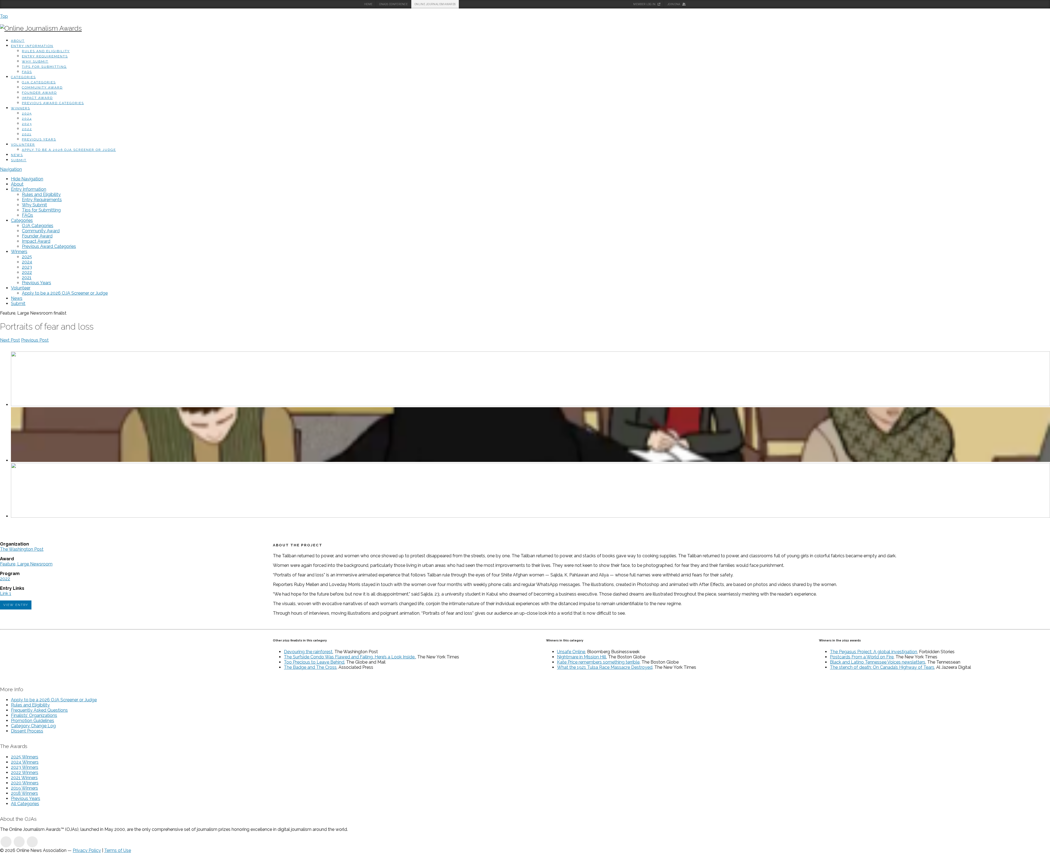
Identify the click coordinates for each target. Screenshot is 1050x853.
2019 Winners (24, 788)
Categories (23, 77)
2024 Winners (25, 762)
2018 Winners (24, 793)
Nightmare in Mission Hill (581, 656)
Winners (20, 108)
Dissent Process (27, 731)
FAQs (27, 72)
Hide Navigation (27, 178)
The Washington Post (21, 549)
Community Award (42, 87)
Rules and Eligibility (46, 51)
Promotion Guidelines (32, 720)
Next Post (10, 340)
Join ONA (674, 4)
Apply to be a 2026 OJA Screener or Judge (69, 150)
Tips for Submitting (44, 67)
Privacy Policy (87, 850)
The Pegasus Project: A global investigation (873, 651)
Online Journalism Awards (435, 4)
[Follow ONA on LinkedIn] (6, 841)
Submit (19, 160)
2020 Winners (25, 782)
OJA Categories (39, 82)
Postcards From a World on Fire (862, 656)
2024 (27, 119)
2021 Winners (24, 777)
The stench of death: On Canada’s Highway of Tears (882, 667)
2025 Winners (24, 757)
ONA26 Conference (393, 4)
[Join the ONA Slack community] (19, 841)
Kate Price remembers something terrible (598, 662)
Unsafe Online (571, 651)
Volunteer (23, 144)
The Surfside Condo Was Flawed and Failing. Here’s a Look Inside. (349, 656)
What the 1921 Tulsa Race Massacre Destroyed (604, 667)
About (18, 41)
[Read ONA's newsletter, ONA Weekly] (32, 841)
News (17, 155)
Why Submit (35, 61)
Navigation (11, 169)
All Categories (25, 803)
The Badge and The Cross (310, 667)
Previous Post (35, 340)
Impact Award (37, 98)
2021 (26, 134)
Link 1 (5, 593)
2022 (27, 129)
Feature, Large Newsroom (26, 564)
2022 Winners (24, 772)
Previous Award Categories (53, 103)
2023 (27, 124)
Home (368, 4)
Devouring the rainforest (308, 651)
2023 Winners (24, 767)
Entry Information (32, 46)
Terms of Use (117, 850)
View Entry (15, 605)
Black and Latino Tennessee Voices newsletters (877, 662)
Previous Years (39, 139)
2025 (27, 113)
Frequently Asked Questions (39, 710)
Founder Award (39, 93)
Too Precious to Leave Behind (314, 662)
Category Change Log (33, 725)
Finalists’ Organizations (34, 715)
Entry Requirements (45, 56)
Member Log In (644, 4)
